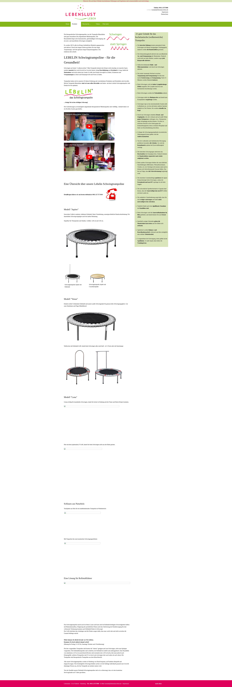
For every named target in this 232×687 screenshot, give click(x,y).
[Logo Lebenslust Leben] (80, 11)
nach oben (158, 683)
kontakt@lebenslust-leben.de (160, 10)
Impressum (165, 12)
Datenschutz (164, 14)
